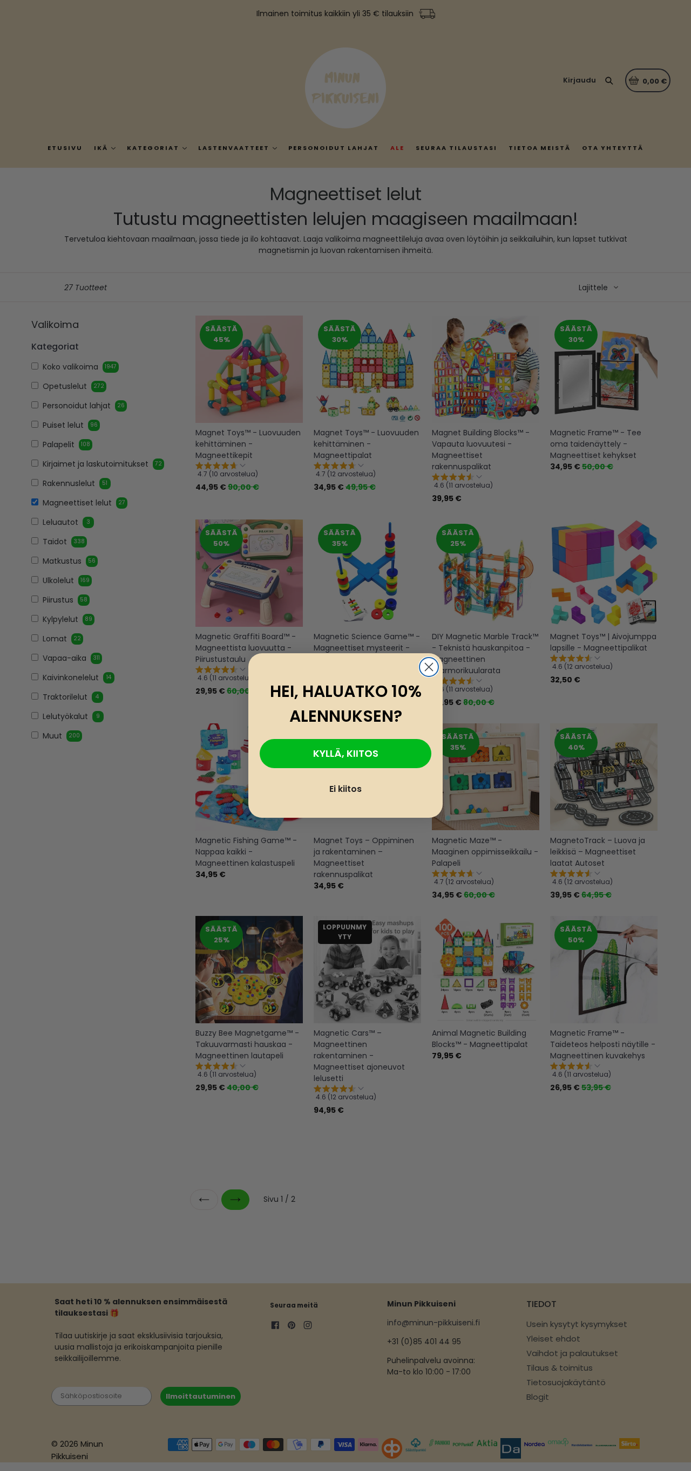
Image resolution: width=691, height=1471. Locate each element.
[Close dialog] (428, 667)
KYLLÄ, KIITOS (345, 754)
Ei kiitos (345, 789)
